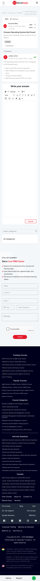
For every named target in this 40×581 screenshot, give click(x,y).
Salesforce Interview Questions (11, 440)
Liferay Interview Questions (28, 455)
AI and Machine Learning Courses (12, 429)
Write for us (6, 531)
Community (11, 13)
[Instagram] (28, 521)
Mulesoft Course (7, 393)
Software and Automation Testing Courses (15, 423)
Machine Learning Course (10, 374)
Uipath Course (29, 390)
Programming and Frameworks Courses (14, 410)
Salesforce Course (8, 361)
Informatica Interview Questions (12, 446)
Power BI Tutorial (21, 484)
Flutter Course (31, 364)
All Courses (6, 506)
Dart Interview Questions (29, 470)
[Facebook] (4, 521)
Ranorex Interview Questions (11, 458)
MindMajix (29, 537)
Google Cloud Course (19, 358)
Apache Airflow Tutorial (9, 493)
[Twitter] (12, 521)
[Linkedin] (20, 521)
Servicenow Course (18, 368)
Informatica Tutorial (18, 481)
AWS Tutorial (6, 478)
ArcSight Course (16, 384)
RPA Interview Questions (9, 443)
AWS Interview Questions (29, 440)
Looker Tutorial (6, 481)
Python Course (6, 368)
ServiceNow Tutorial (8, 484)
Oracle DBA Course (20, 361)
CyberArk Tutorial (16, 487)
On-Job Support (8, 511)
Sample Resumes (8, 515)
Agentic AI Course (24, 374)
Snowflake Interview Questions (11, 470)
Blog (21, 506)
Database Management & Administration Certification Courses (18, 416)
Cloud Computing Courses (10, 406)
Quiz (34, 506)
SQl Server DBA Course (21, 393)
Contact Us (27, 497)
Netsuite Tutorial (18, 490)
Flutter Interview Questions (10, 455)
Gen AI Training (7, 377)
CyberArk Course (27, 384)
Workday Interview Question (11, 449)
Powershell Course (18, 390)
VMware (19, 13)
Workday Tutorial (30, 481)
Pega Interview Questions (27, 464)
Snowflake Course (20, 364)
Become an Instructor (26, 527)
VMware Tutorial (29, 490)
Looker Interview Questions (26, 443)
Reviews (17, 500)
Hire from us (17, 531)
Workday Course (7, 387)
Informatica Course (8, 364)
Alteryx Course (6, 390)
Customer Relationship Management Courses (16, 413)
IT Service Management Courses (12, 426)
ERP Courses (28, 429)
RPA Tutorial (26, 478)
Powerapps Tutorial (28, 487)
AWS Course (27, 387)
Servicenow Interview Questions (12, 452)
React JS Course (7, 396)
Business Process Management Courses (14, 420)
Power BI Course (7, 358)
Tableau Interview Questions (11, 467)
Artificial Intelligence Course (24, 371)
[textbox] (20, 103)
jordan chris (13, 56)
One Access (31, 511)
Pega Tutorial (6, 487)
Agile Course (6, 384)
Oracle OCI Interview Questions (11, 461)
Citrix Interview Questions (10, 464)
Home (4, 13)
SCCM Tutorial (31, 484)
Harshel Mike (13, 23)
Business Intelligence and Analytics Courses (15, 403)
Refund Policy (7, 500)
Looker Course (17, 387)
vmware (7, 42)
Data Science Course (8, 371)
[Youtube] (36, 521)
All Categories (9, 239)
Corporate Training (9, 527)
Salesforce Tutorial (16, 478)
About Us (17, 497)
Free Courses (7, 497)
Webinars (32, 515)
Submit (30, 221)
